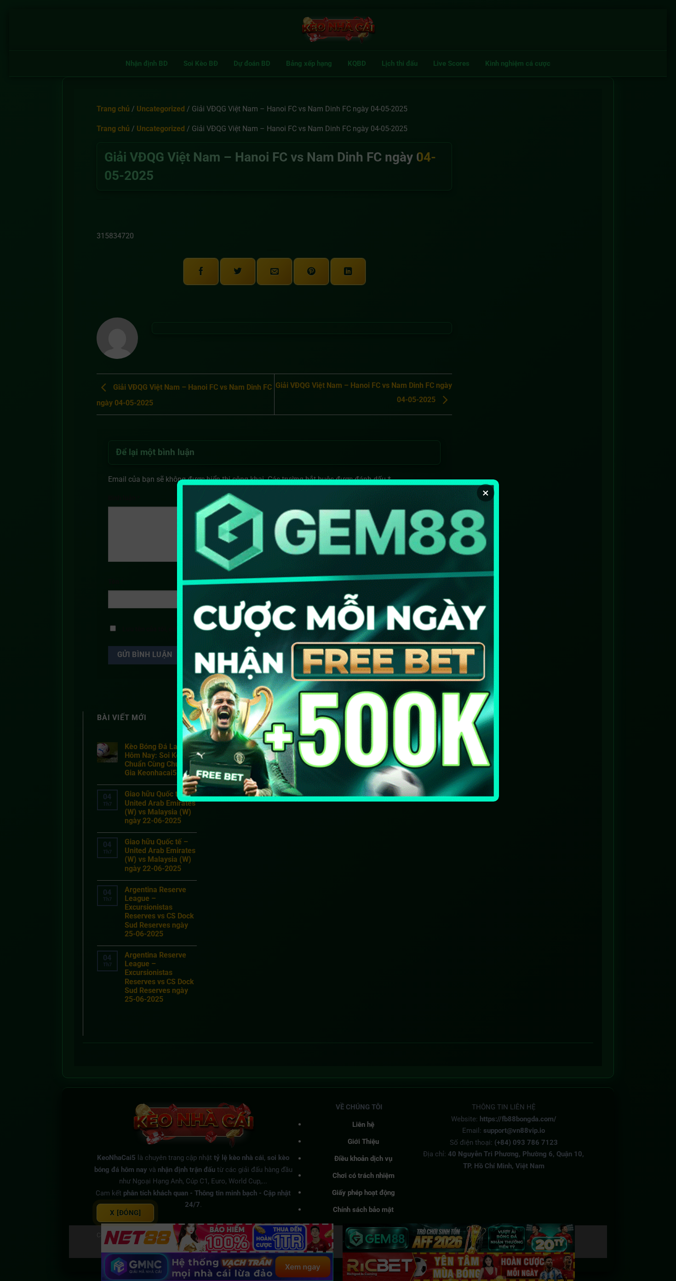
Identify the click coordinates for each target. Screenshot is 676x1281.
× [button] (485, 493)
